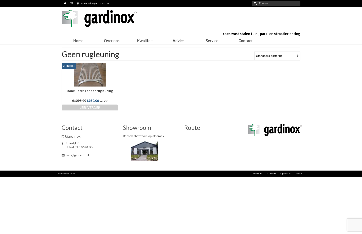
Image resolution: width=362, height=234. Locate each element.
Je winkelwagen (94, 3)
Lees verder (90, 107)
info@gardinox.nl (77, 155)
